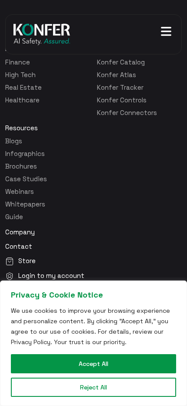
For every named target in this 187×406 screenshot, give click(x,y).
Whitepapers (25, 204)
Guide (14, 217)
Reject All (93, 387)
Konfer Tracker (120, 87)
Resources (21, 128)
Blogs (13, 141)
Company (20, 232)
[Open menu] (166, 31)
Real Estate (23, 87)
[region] (93, 343)
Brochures (21, 166)
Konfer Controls (122, 100)
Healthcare (22, 100)
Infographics (25, 153)
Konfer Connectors (127, 112)
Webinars (19, 191)
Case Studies (26, 179)
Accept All (93, 364)
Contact (18, 246)
